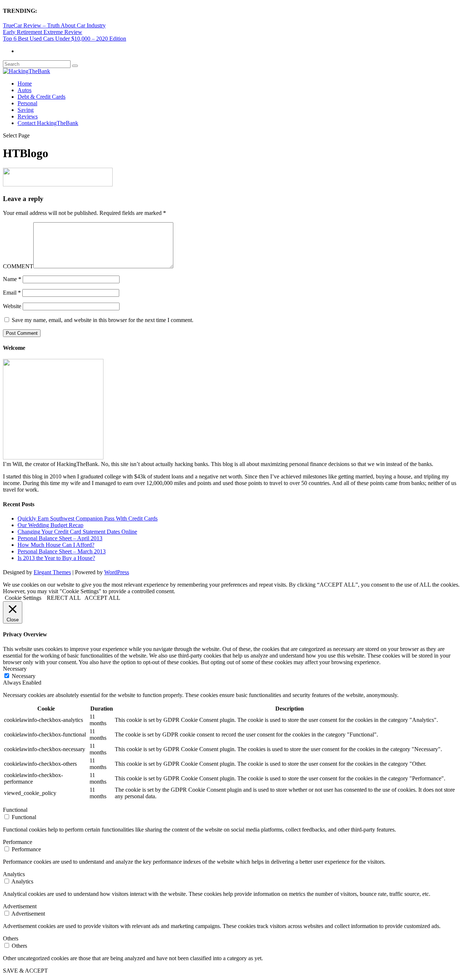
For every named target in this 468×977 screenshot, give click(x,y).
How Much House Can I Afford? (56, 545)
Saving (26, 110)
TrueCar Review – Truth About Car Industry (54, 25)
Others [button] (10, 938)
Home (25, 83)
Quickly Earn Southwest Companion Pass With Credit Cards (88, 518)
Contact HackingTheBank (48, 123)
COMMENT (18, 266)
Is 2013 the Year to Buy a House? (56, 558)
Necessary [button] (15, 669)
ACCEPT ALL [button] (102, 598)
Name (12, 279)
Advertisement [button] (20, 906)
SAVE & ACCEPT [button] (25, 970)
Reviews (28, 116)
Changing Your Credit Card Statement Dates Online (77, 532)
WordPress (116, 572)
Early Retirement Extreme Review (42, 32)
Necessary (23, 676)
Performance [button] (17, 842)
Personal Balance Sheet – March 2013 (62, 551)
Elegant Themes (52, 572)
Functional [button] (15, 810)
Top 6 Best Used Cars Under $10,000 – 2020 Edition (64, 38)
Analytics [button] (14, 874)
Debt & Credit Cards (41, 97)
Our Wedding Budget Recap (50, 525)
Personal (27, 103)
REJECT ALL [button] (64, 598)
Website (12, 306)
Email (12, 292)
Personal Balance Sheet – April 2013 (60, 538)
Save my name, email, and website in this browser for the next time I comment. (102, 320)
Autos (24, 90)
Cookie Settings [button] (23, 598)
